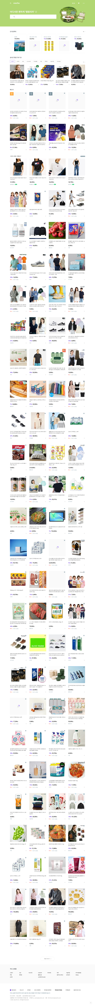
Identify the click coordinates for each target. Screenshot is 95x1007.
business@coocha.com (55, 998)
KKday (77, 975)
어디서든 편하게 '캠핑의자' (22, 12)
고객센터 (29, 990)
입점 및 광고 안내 (77, 990)
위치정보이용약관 (47, 990)
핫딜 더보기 (47, 959)
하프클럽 (35, 61)
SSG (23, 61)
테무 (58, 972)
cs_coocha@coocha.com (38, 998)
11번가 (12, 61)
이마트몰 (58, 61)
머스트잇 (30, 972)
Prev (10, 43)
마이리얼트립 (78, 972)
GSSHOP (40, 972)
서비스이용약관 (37, 990)
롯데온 (46, 61)
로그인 (73, 3)
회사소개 (21, 990)
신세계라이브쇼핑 (41, 977)
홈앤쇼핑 (40, 975)
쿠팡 (41, 61)
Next (85, 43)
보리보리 (68, 975)
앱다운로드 (14, 990)
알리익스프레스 (60, 975)
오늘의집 (52, 61)
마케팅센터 (68, 990)
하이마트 (49, 972)
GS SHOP (29, 61)
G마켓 (18, 61)
